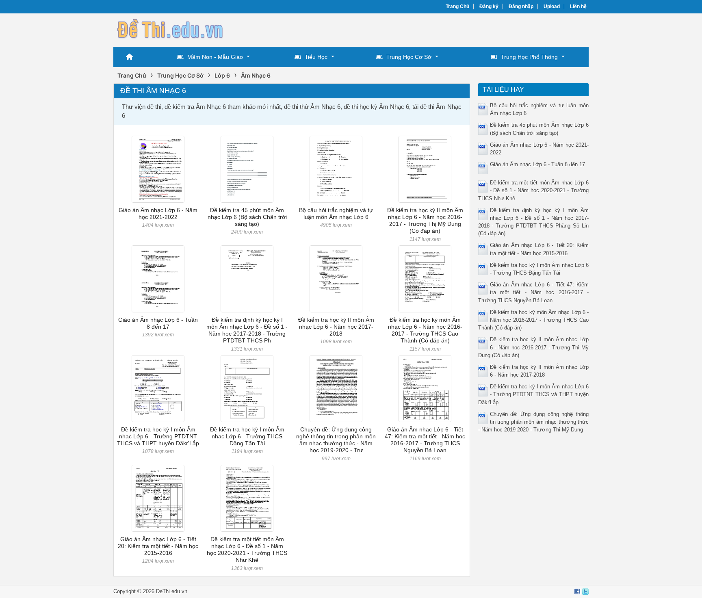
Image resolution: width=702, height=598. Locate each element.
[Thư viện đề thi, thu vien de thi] (170, 29)
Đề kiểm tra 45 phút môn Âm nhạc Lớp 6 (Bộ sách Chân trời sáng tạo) (247, 217)
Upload (552, 6)
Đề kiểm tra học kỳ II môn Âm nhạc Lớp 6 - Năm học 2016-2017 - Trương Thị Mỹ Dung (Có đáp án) (425, 220)
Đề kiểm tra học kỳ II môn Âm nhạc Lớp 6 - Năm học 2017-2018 (336, 326)
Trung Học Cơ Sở (408, 57)
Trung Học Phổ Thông (529, 57)
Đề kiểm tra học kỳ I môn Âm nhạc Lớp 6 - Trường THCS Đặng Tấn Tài (247, 436)
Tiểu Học (316, 57)
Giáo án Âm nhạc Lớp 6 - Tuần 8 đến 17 (158, 323)
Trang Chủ (457, 6)
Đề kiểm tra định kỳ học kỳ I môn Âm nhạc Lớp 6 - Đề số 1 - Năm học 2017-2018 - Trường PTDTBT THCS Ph (247, 330)
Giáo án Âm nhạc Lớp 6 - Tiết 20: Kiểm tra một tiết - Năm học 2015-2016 (158, 546)
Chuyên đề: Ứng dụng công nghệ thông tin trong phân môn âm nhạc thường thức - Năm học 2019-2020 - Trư (336, 440)
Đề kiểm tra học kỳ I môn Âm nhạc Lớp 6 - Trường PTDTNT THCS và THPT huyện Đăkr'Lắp (158, 436)
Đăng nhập (521, 6)
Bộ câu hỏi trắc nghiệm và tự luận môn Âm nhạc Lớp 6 (336, 213)
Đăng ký (488, 6)
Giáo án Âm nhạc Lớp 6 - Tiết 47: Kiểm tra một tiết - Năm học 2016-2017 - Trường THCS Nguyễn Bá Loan (425, 440)
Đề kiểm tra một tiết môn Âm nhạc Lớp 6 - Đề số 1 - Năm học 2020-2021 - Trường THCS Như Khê (247, 549)
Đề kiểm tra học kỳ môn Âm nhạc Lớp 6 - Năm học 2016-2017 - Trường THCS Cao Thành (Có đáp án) (425, 330)
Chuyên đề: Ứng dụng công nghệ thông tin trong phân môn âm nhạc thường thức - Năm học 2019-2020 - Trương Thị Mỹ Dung (533, 422)
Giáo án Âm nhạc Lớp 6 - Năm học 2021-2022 (158, 213)
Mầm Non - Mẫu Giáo (215, 57)
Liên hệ (578, 6)
